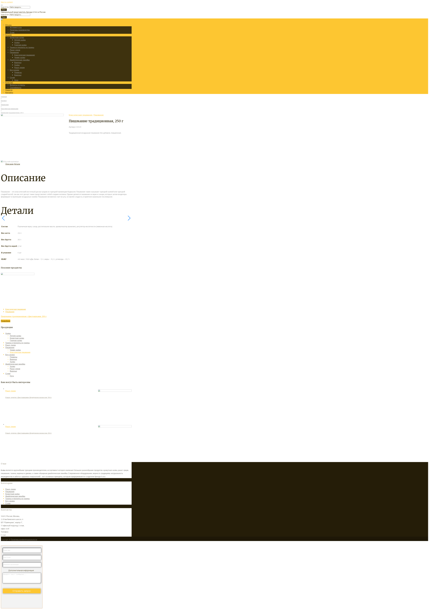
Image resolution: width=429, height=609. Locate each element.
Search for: (5, 7)
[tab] (9, 164)
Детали (17, 164)
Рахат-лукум (15, 50)
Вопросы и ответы (17, 85)
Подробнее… (111, 476)
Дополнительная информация (21, 570)
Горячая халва (20, 45)
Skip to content (7, 2)
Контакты (9, 92)
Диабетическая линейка (20, 60)
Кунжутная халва (17, 37)
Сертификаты (15, 87)
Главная (4, 97)
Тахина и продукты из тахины (22, 47)
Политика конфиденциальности (24, 539)
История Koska (16, 27)
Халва (17, 42)
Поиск (4, 10)
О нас (12, 32)
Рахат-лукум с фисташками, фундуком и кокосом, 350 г (28, 397)
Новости (8, 90)
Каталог (8, 35)
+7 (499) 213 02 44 (15, 531)
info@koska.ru (11, 535)
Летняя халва (20, 40)
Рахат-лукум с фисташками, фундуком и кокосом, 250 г (28, 433)
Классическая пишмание (24, 55)
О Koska (8, 25)
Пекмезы (18, 72)
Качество (9, 82)
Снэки (12, 77)
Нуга (16, 80)
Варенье (17, 62)
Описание (9, 164)
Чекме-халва (19, 57)
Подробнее (5, 321)
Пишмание (14, 52)
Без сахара (14, 70)
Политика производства (20, 30)
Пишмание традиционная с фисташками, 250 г (24, 316)
